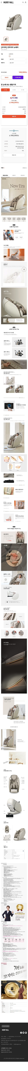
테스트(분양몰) (7, 1031)
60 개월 (5, 89)
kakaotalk (26, 1033)
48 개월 (14, 89)
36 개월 (22, 89)
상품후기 (14, 175)
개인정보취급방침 (5, 1026)
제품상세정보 (5, 175)
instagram (21, 1033)
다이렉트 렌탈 (18, 77)
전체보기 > (25, 167)
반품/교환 (22, 175)
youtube (23, 1033)
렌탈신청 (6, 77)
